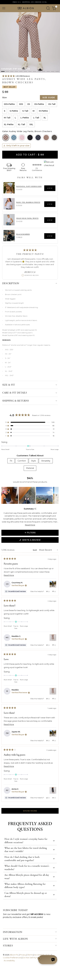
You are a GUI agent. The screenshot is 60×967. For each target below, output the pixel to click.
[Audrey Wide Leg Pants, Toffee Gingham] (46, 137)
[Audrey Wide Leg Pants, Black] (30, 137)
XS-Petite (39, 104)
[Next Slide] (56, 495)
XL (45, 117)
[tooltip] (35, 509)
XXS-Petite (9, 104)
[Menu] (3, 8)
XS (28, 104)
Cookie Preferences (12, 957)
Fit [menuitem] (11, 461)
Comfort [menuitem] (22, 461)
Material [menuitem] (30, 468)
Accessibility (9, 960)
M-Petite (43, 111)
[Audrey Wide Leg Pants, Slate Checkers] (38, 137)
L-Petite (25, 117)
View (50, 188)
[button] (2, 71)
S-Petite (14, 111)
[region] (30, 495)
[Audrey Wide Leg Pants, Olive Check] (54, 137)
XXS (21, 104)
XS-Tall (51, 104)
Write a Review (36, 541)
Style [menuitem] (33, 461)
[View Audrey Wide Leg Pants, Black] (53, 790)
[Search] (48, 8)
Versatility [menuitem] (45, 461)
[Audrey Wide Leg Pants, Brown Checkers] (5, 137)
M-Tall (7, 117)
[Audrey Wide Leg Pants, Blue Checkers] (13, 137)
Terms (30, 955)
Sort (35, 550)
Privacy (23, 955)
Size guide (48, 97)
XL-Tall (21, 124)
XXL (31, 124)
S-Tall (25, 111)
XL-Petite (8, 124)
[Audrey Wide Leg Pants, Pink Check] (21, 137)
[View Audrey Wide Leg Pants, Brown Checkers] (53, 637)
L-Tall (36, 117)
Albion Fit (14, 955)
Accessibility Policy (42, 955)
